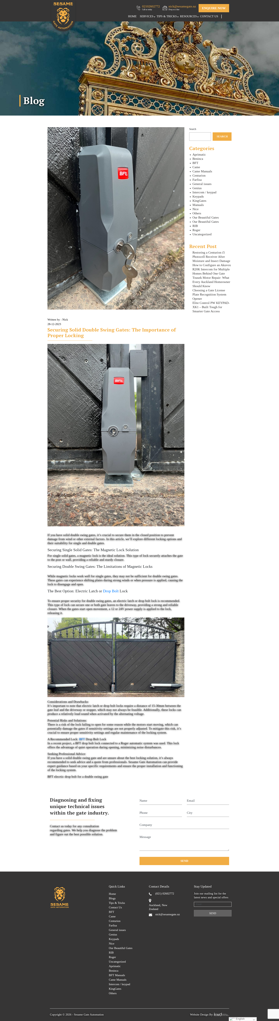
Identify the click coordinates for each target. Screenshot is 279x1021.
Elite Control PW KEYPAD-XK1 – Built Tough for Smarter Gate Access (211, 307)
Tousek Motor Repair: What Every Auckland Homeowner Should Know (211, 282)
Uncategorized (202, 234)
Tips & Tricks (167, 16)
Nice (195, 209)
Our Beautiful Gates (205, 217)
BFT (82, 739)
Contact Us (209, 16)
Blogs (112, 898)
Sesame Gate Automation (89, 1014)
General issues (202, 184)
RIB (195, 226)
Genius (197, 188)
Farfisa (197, 179)
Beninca (197, 158)
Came (196, 167)
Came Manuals (202, 171)
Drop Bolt (111, 591)
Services (146, 16)
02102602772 (151, 8)
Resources (188, 16)
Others (196, 213)
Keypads (198, 196)
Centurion (199, 175)
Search (192, 129)
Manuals (198, 205)
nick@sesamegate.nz (182, 8)
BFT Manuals (117, 975)
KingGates (199, 200)
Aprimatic (199, 154)
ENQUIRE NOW (214, 8)
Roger (196, 230)
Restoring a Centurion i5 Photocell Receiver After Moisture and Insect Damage (211, 257)
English (240, 1018)
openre (154, 16)
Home (132, 16)
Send (184, 861)
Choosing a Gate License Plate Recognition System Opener (209, 294)
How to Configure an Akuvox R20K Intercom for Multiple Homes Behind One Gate (211, 269)
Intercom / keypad (204, 192)
